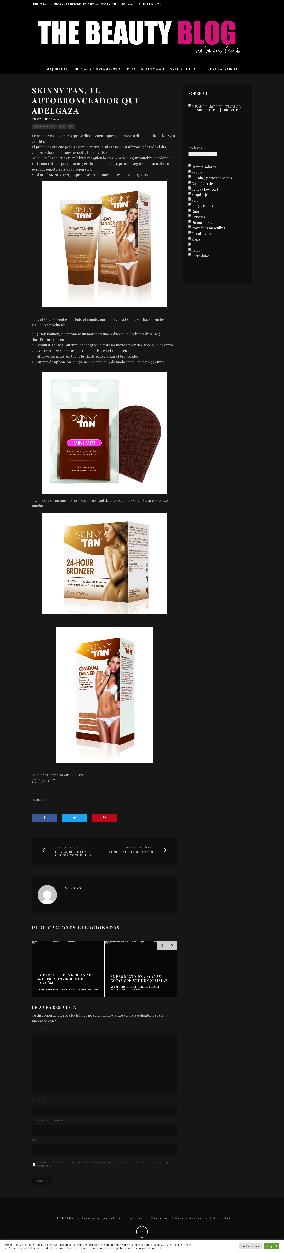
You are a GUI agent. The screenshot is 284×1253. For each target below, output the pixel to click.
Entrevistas (152, 4)
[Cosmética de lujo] (203, 183)
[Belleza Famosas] (196, 217)
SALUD (176, 69)
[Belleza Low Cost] (203, 189)
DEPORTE (195, 69)
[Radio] (194, 250)
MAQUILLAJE (58, 69)
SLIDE (62, 127)
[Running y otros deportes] (210, 178)
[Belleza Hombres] (206, 228)
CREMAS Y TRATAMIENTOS (98, 69)
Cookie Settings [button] (250, 1246)
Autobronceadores (44, 127)
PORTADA (39, 4)
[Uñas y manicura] (203, 233)
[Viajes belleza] (194, 239)
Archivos (195, 148)
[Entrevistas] (198, 256)
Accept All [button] (271, 1246)
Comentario (42, 1028)
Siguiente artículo (139, 847)
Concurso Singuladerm (131, 852)
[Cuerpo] (195, 211)
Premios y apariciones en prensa (73, 4)
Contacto (108, 4)
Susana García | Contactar (217, 110)
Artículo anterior (69, 847)
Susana (36, 119)
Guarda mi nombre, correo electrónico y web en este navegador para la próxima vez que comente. (104, 1164)
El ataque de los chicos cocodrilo (73, 853)
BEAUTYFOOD (153, 69)
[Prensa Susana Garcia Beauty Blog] (189, 245)
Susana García (129, 4)
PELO (132, 69)
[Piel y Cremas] (200, 205)
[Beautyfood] (199, 172)
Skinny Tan (40, 799)
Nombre (38, 1100)
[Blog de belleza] (203, 222)
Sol (71, 127)
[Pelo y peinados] (193, 200)
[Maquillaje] (198, 194)
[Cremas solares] (202, 167)
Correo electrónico (48, 1120)
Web (34, 1140)
